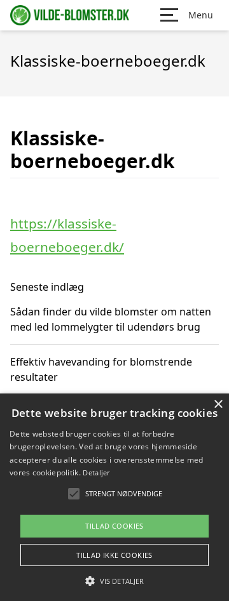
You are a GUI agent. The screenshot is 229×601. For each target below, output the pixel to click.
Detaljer (96, 472)
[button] (114, 580)
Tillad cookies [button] (114, 526)
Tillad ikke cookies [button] (114, 555)
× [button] (218, 404)
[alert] (114, 497)
